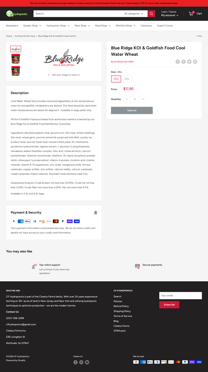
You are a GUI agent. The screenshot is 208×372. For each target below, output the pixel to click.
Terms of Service (123, 316)
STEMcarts (119, 330)
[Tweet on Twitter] (189, 61)
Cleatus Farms (121, 325)
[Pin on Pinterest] (183, 61)
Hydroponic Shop (56, 25)
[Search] (151, 13)
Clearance (146, 25)
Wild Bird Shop (124, 25)
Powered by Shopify (15, 360)
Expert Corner (165, 25)
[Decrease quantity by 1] (126, 99)
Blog (116, 321)
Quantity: (116, 99)
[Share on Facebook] (178, 61)
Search (117, 296)
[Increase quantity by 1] (143, 99)
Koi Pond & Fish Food (25, 36)
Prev (200, 36)
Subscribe (169, 304)
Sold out (131, 110)
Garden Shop (30, 25)
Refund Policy (121, 306)
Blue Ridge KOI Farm (122, 61)
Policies (118, 301)
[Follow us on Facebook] (75, 362)
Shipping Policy (122, 311)
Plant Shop (80, 25)
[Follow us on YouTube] (87, 362)
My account (168, 15)
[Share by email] (195, 61)
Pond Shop (101, 25)
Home (9, 36)
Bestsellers (12, 25)
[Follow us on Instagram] (81, 362)
